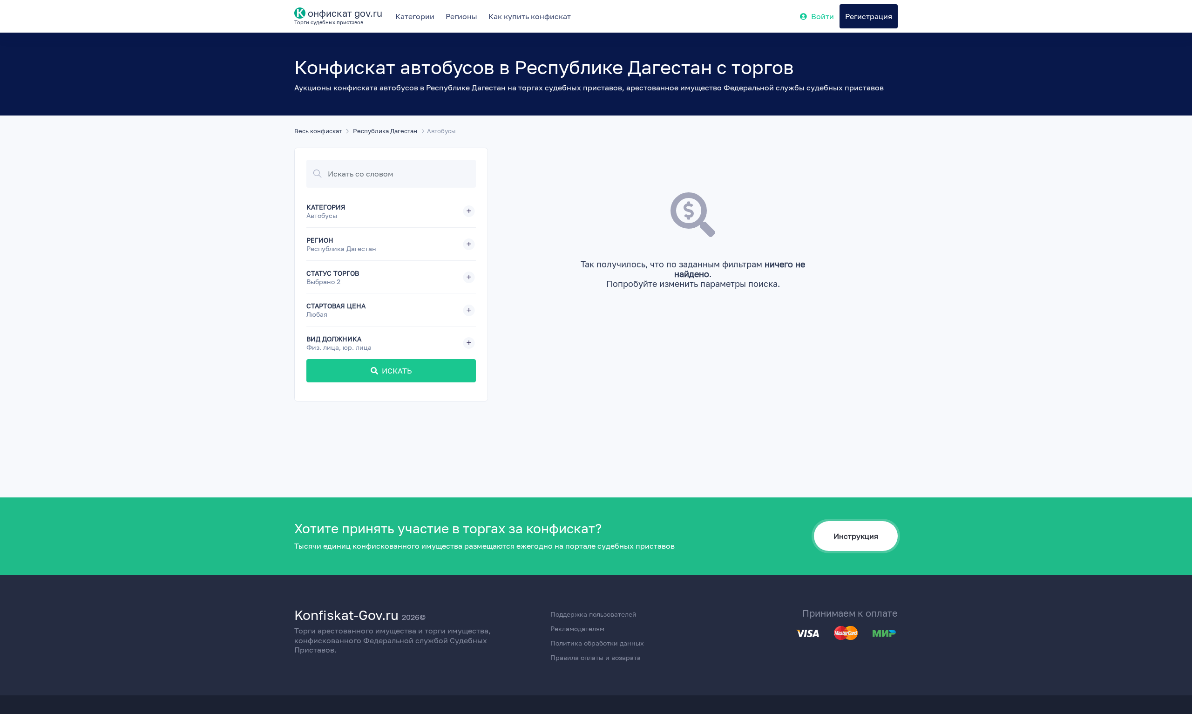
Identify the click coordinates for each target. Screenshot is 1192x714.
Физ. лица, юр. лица (339, 347)
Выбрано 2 (323, 282)
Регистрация (868, 16)
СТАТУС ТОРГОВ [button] (332, 277)
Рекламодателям (577, 628)
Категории (414, 16)
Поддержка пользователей (593, 614)
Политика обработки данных (597, 643)
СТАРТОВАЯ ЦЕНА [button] (336, 310)
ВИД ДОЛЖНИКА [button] (339, 343)
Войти (822, 16)
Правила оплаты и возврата (595, 657)
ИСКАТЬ (397, 370)
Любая (316, 314)
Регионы (461, 16)
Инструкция (855, 536)
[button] (391, 211)
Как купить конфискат (529, 16)
